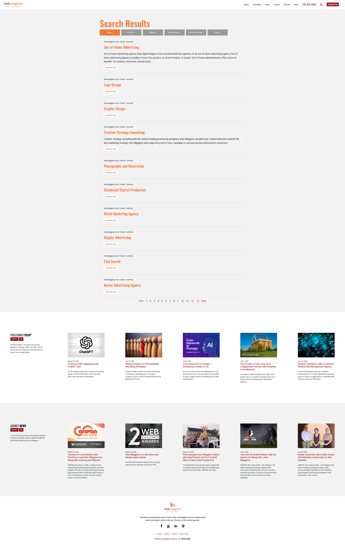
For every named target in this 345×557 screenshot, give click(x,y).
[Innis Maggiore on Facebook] (161, 526)
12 (192, 300)
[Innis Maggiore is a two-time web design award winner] (143, 436)
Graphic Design (114, 108)
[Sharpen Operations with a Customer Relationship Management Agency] (316, 345)
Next (204, 300)
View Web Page (111, 68)
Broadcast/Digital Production (124, 189)
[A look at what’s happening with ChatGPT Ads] (86, 345)
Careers (159, 534)
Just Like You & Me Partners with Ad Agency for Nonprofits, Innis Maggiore (258, 457)
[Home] (13, 5)
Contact (174, 534)
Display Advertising (117, 237)
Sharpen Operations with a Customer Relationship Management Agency (316, 365)
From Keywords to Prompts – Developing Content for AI (197, 365)
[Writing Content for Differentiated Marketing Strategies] (143, 345)
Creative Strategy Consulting (124, 132)
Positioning (257, 4)
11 (187, 300)
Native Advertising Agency (122, 285)
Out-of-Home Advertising (121, 47)
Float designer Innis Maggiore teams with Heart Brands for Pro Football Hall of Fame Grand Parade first (201, 457)
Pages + (110, 32)
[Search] (321, 4)
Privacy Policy (183, 534)
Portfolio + (131, 32)
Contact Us (333, 4)
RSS (21, 339)
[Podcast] (183, 526)
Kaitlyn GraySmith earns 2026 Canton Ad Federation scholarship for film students (316, 457)
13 (197, 300)
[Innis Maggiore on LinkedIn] (175, 526)
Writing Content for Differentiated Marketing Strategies (142, 365)
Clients (267, 4)
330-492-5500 (309, 4)
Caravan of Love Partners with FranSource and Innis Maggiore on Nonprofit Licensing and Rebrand (85, 457)
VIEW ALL (14, 339)
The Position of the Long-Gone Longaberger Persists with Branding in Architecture (258, 367)
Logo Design (112, 84)
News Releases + (174, 32)
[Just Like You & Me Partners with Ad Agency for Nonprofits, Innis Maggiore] (258, 436)
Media (296, 4)
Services (277, 4)
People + (217, 32)
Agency (246, 4)
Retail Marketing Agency (121, 213)
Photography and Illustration (124, 166)
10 (182, 300)
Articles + (153, 32)
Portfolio (287, 4)
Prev (141, 300)
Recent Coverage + (196, 32)
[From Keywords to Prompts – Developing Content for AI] (201, 345)
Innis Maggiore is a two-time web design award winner (141, 456)
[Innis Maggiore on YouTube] (168, 526)
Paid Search (112, 261)
